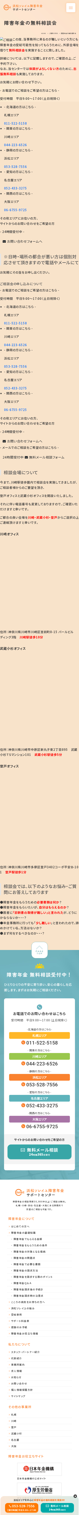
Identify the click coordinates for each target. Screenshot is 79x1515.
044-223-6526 (15, 145)
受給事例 (16, 1314)
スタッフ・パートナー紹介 (25, 1352)
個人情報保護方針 (22, 1389)
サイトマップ (18, 1396)
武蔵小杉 (16, 1433)
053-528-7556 (15, 166)
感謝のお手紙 (19, 1327)
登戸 (14, 1427)
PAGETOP (39, 952)
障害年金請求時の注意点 (29, 1295)
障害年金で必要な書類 (27, 1264)
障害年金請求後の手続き (28, 1289)
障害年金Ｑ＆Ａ (22, 1283)
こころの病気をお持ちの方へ (28, 1302)
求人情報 (16, 1371)
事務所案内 (18, 1364)
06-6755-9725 (15, 210)
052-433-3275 (15, 188)
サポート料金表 (20, 1321)
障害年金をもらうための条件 (31, 1245)
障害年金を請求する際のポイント (33, 1276)
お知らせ (16, 1377)
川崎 (14, 1421)
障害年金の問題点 (24, 1258)
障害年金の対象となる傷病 (30, 1251)
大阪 (14, 1446)
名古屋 (15, 1439)
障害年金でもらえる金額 (28, 1239)
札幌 (14, 1414)
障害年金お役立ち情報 (24, 1333)
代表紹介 (16, 1358)
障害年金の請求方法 (26, 1270)
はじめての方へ (20, 1226)
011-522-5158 (15, 123)
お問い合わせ (19, 1383)
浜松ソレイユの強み (23, 1308)
